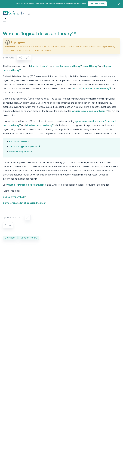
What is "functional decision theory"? (26, 184)
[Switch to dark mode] (6, 18)
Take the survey (97, 3)
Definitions (10, 237)
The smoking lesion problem (24, 146)
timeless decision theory (39, 125)
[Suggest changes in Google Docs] (27, 57)
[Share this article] (20, 57)
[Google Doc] (28, 217)
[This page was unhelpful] (10, 225)
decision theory (38, 66)
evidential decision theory (66, 66)
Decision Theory (29, 237)
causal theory (90, 66)
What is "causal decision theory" (89, 110)
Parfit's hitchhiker (18, 141)
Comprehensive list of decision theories (24, 202)
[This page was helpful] (6, 225)
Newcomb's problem (20, 151)
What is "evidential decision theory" (91, 88)
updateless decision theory (89, 121)
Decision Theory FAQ (14, 196)
